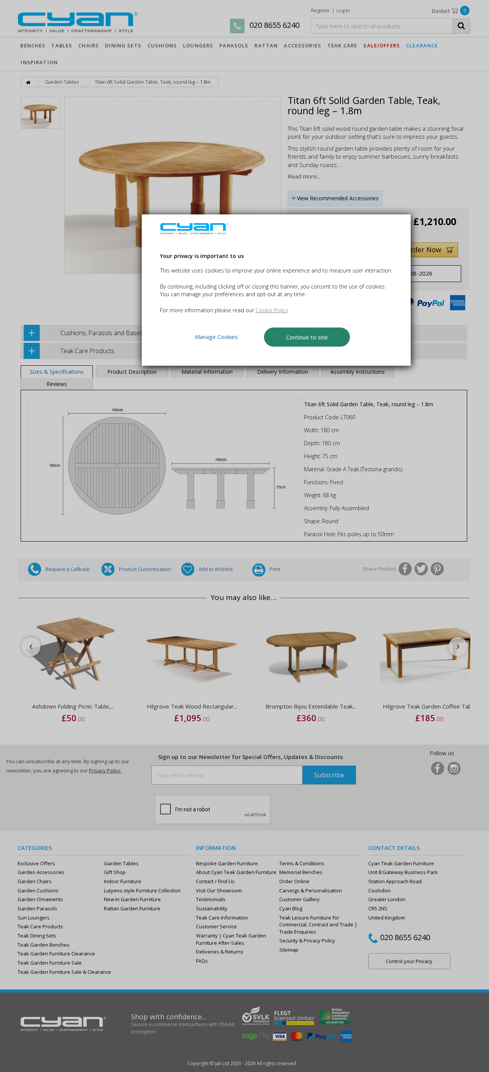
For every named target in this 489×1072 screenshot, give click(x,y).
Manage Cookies (216, 337)
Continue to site (307, 337)
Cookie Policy (272, 310)
